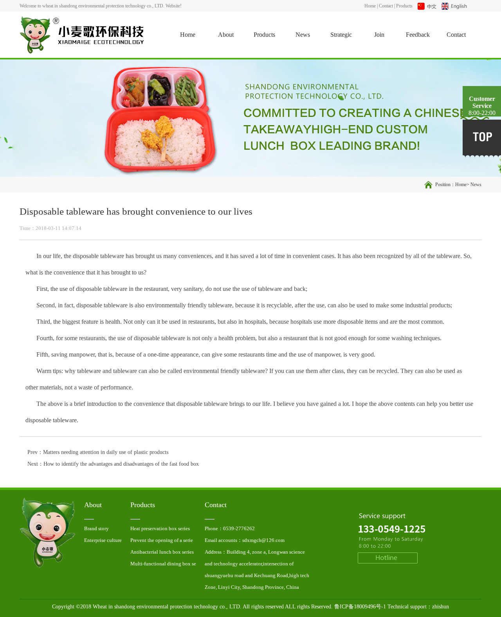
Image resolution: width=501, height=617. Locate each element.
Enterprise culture (103, 540)
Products (404, 6)
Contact (386, 6)
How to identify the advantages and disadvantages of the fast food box (121, 464)
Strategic (341, 34)
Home (370, 6)
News (303, 34)
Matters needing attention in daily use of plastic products (105, 452)
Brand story (96, 528)
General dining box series (286, 198)
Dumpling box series (286, 179)
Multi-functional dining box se (286, 124)
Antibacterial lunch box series (285, 106)
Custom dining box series (286, 161)
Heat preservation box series (286, 69)
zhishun (440, 607)
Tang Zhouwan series (286, 142)
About (226, 34)
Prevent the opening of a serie (285, 87)
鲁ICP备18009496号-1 (360, 607)
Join (379, 34)
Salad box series (286, 216)
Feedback (418, 34)
